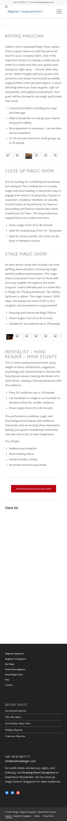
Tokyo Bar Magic (13, 716)
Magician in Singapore (15, 659)
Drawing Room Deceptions (38, 772)
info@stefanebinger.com (20, 761)
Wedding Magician (13, 729)
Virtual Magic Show (14, 674)
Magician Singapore (14, 653)
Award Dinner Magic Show (18, 723)
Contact (8, 685)
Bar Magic (9, 664)
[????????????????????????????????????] (19, 156)
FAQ (7, 680)
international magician (15, 710)
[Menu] (57, 11)
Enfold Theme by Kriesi (47, 812)
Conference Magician (15, 736)
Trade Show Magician (15, 669)
